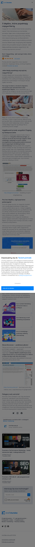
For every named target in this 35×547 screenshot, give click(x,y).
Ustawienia (18, 283)
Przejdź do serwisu (8, 288)
